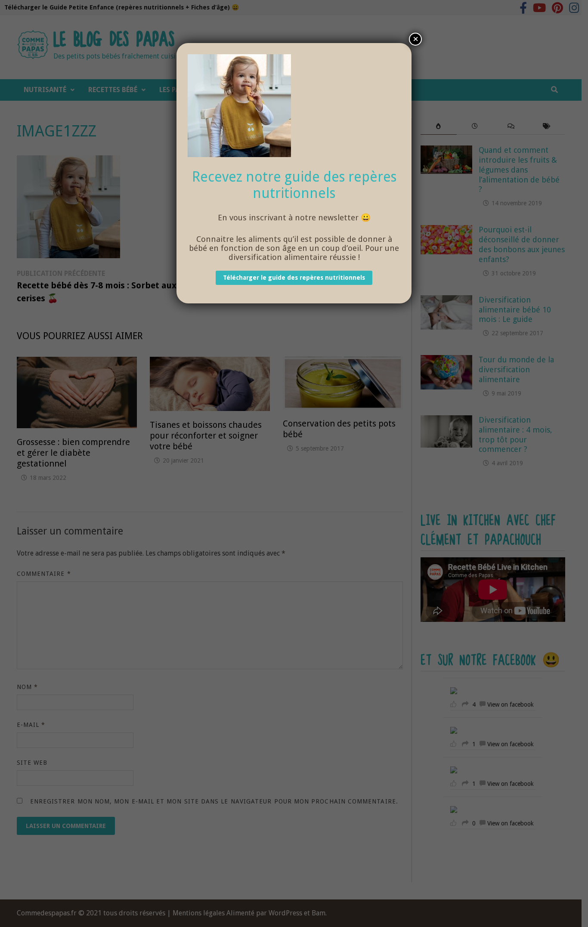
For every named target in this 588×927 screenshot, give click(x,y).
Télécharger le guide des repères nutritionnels (294, 278)
